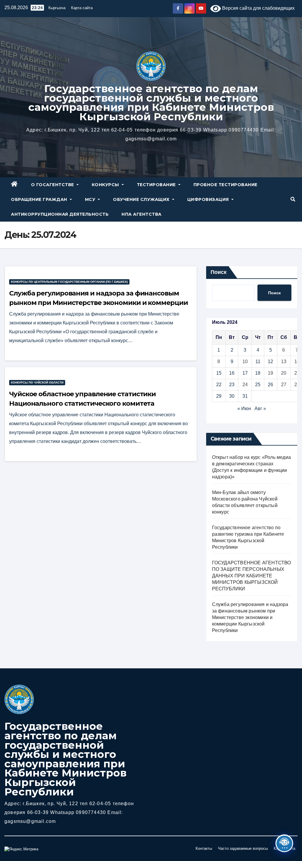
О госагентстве (53, 184)
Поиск (218, 272)
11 (257, 361)
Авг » (260, 408)
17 (245, 373)
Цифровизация (208, 199)
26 (270, 384)
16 (231, 373)
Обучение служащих (142, 199)
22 (218, 384)
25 (257, 384)
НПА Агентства (142, 214)
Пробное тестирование (225, 184)
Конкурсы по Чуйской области (37, 382)
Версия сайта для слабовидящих (258, 8)
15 (218, 373)
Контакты (204, 848)
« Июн (244, 408)
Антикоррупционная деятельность (60, 214)
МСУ (91, 199)
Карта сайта (82, 8)
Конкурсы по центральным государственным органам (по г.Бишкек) (69, 281)
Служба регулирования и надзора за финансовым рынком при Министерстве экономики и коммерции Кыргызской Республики (98, 302)
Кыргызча (56, 8)
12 (270, 361)
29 (218, 396)
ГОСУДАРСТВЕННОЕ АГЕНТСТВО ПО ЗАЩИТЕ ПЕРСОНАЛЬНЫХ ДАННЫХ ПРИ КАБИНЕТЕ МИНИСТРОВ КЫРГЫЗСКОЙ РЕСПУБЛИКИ (251, 575)
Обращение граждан (39, 199)
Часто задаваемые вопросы (243, 848)
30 (231, 396)
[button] (292, 199)
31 (245, 396)
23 (231, 384)
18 (257, 373)
